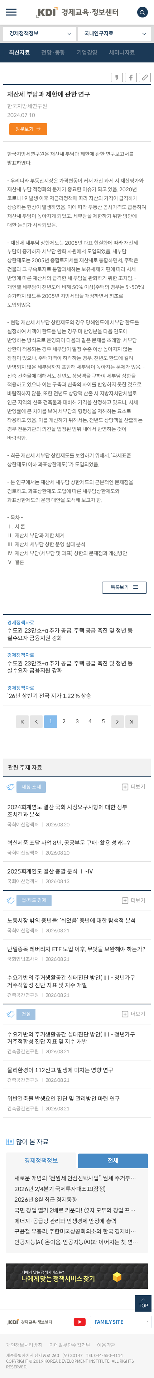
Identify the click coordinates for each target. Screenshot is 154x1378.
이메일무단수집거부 (69, 1345)
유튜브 (79, 1322)
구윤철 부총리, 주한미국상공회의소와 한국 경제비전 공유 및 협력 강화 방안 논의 (77, 1231)
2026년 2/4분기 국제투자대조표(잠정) (60, 1189)
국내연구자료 (99, 33)
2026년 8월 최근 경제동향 (45, 1200)
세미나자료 (122, 52)
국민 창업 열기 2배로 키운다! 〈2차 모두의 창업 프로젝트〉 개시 (77, 1210)
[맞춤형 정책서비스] (77, 1276)
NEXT (117, 721)
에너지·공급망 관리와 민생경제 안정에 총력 (65, 1221)
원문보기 (24, 129)
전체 (113, 1161)
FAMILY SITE (109, 1322)
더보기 (138, 787)
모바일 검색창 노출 (142, 12)
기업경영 (87, 52)
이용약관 (106, 1345)
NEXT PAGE (131, 721)
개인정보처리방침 (24, 1345)
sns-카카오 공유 (117, 77)
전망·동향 (53, 52)
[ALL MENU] (11, 12)
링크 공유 (145, 77)
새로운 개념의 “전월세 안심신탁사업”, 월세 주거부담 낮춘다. (77, 1178)
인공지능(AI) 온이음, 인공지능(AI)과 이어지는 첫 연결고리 (77, 1242)
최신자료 (19, 52)
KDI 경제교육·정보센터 (77, 12)
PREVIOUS (36, 721)
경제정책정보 (24, 33)
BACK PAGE (22, 721)
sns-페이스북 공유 (131, 77)
